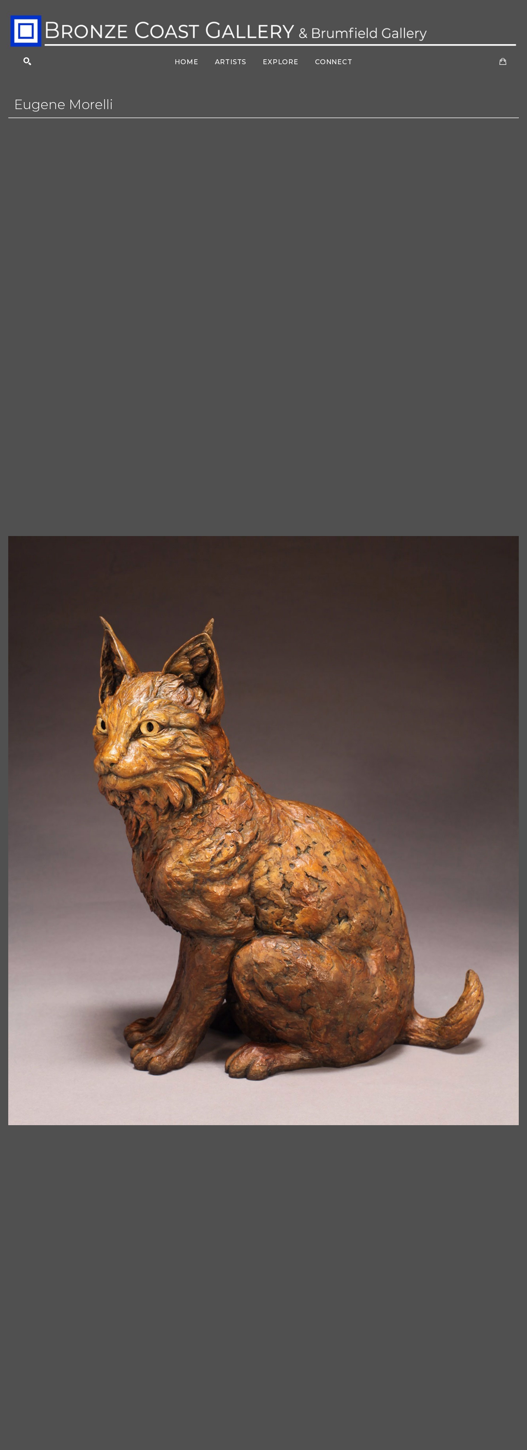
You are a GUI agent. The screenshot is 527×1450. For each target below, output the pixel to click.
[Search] (27, 61)
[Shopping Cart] (502, 61)
